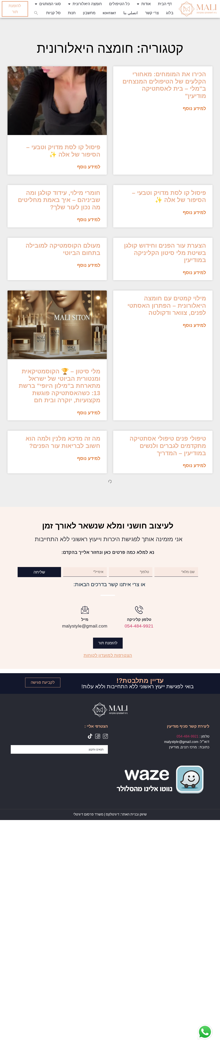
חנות (72, 13)
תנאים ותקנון (96, 749)
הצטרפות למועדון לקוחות (108, 655)
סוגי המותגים (50, 4)
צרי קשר (152, 13)
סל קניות (53, 13)
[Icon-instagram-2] (105, 736)
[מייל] (85, 610)
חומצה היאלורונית (87, 4)
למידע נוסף (194, 108)
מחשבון (89, 13)
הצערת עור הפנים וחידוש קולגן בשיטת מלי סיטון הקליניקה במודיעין (165, 252)
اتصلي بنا (130, 13)
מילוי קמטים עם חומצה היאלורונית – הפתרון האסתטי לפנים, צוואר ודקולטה (166, 305)
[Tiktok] (89, 736)
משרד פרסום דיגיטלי (88, 814)
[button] (36, 13)
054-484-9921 (139, 625)
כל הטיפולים (119, 4)
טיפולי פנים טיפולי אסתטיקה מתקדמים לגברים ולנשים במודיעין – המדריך (168, 445)
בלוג (169, 13)
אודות (146, 4)
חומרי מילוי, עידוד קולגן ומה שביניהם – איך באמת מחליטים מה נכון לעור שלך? (59, 200)
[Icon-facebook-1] (97, 736)
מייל (84, 619)
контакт (109, 13)
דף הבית (165, 4)
